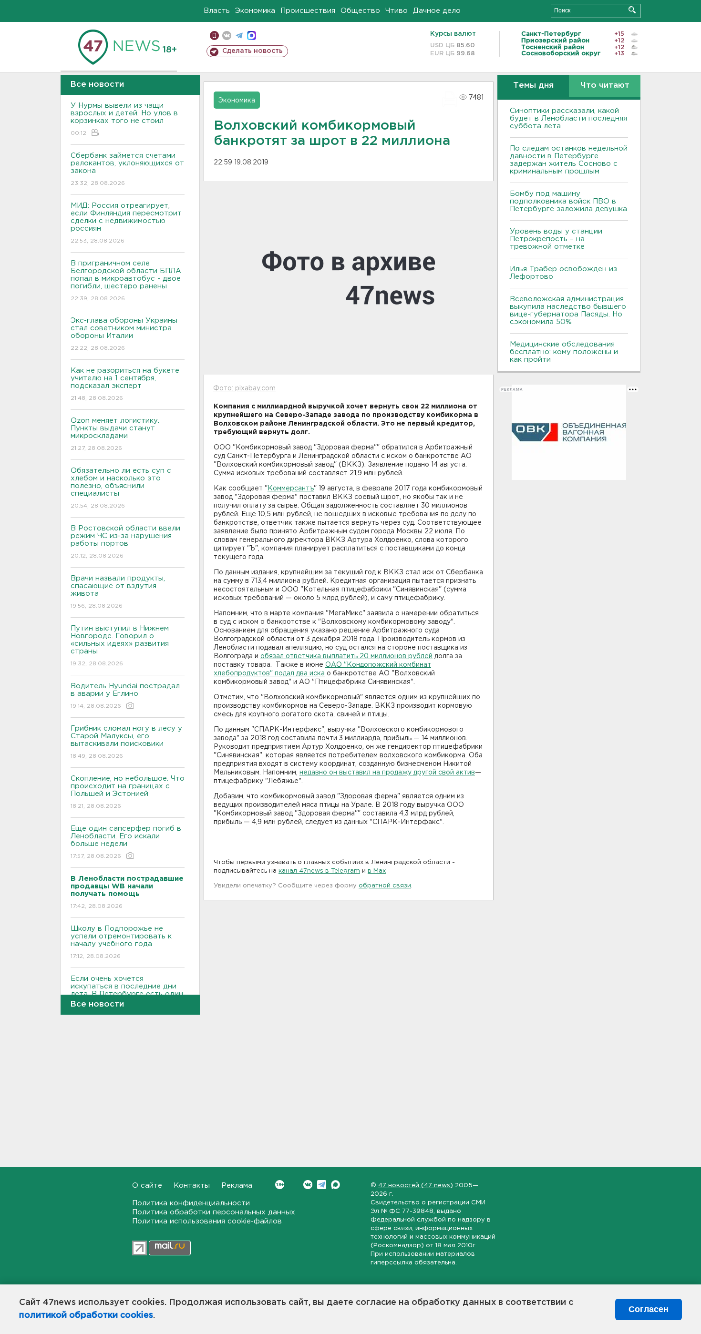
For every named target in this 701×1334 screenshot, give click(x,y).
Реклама (236, 1185)
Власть (217, 11)
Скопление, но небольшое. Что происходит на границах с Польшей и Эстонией (128, 792)
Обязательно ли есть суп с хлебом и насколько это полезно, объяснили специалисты (121, 488)
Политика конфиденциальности (191, 1203)
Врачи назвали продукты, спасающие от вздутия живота (118, 592)
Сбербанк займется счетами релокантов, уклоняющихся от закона (127, 169)
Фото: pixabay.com (244, 388)
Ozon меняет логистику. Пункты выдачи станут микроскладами (115, 434)
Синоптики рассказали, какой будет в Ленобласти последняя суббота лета (568, 118)
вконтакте (226, 35)
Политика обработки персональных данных (213, 1212)
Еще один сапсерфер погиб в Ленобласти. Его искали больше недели (126, 842)
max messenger (251, 35)
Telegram (321, 1184)
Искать (632, 9)
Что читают (604, 85)
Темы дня (533, 85)
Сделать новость (252, 51)
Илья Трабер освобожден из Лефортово (563, 273)
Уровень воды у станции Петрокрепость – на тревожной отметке (556, 239)
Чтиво (396, 11)
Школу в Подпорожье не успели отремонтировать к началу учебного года (121, 942)
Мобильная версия (214, 35)
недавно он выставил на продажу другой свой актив (387, 772)
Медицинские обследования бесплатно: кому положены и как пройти (564, 352)
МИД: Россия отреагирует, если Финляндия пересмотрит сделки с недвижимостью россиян (126, 223)
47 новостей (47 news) (415, 1185)
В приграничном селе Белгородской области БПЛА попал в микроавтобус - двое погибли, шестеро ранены (126, 280)
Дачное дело (437, 11)
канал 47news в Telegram (319, 871)
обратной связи (385, 885)
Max (335, 1184)
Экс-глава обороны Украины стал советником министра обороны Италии (124, 334)
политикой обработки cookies (86, 1315)
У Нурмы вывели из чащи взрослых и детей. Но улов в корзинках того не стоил (124, 119)
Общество (360, 11)
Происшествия (307, 11)
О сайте (147, 1185)
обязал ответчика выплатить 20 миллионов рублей (346, 656)
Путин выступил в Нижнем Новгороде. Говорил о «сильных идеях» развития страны (120, 645)
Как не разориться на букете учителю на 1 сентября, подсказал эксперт (125, 384)
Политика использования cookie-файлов (207, 1221)
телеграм (239, 35)
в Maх (377, 871)
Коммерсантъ (291, 488)
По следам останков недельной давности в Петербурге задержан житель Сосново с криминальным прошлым (569, 159)
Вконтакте (307, 1184)
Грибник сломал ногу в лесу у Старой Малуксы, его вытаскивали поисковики (126, 742)
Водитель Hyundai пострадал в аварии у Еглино (125, 696)
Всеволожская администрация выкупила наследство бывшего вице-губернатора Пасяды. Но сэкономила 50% (568, 310)
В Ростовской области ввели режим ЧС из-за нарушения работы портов (125, 542)
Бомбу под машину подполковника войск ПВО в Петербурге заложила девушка (568, 201)
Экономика (255, 11)
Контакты (192, 1185)
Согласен (649, 1309)
